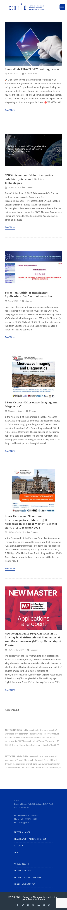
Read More (10, 110)
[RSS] (49, 905)
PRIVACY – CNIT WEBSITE (27, 877)
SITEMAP (18, 846)
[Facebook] (17, 905)
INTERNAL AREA (22, 832)
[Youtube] (28, 905)
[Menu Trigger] (62, 7)
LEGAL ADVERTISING (24, 884)
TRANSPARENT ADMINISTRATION (30, 839)
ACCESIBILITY (21, 864)
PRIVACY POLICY (22, 870)
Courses (28, 74)
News (35, 74)
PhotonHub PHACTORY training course (32, 69)
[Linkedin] (38, 905)
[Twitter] (22, 905)
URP (16, 852)
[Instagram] (33, 905)
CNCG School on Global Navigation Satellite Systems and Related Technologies (29, 179)
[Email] (44, 905)
